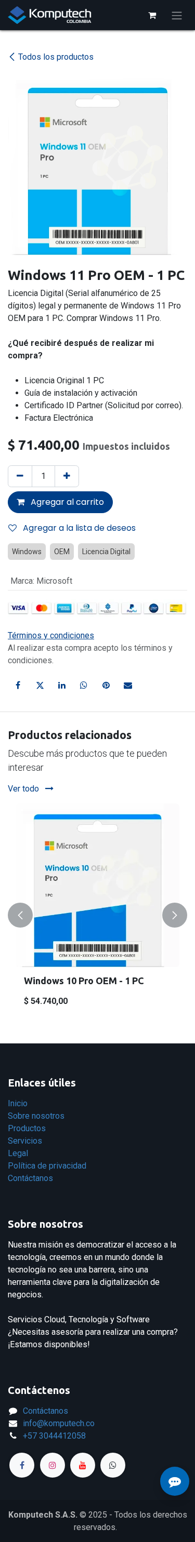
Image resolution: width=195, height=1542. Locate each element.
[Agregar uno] (67, 476)
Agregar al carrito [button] (66, 502)
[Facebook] (17, 685)
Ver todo (24, 789)
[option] (97, 915)
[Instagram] (52, 1465)
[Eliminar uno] (20, 476)
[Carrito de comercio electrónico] (151, 15)
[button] (20, 915)
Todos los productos (56, 57)
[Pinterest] (106, 685)
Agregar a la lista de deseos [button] (78, 528)
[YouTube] (82, 1465)
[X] (40, 685)
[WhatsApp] (83, 685)
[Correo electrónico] (128, 685)
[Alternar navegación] (176, 15)
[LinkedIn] (62, 685)
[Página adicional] (112, 1465)
